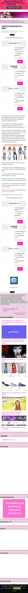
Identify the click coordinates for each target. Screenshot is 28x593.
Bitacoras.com (11, 439)
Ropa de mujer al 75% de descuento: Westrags (19, 313)
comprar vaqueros (11, 295)
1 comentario (6, 32)
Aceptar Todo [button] (17, 588)
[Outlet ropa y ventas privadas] (14, 13)
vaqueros (12, 300)
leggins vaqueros (5, 297)
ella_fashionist (6, 31)
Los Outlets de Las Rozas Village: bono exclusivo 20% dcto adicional (10, 309)
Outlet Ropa (15, 31)
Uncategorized (21, 31)
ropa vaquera (4, 300)
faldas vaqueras (20, 295)
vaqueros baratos (20, 300)
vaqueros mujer (4, 302)
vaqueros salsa (23, 302)
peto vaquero (19, 299)
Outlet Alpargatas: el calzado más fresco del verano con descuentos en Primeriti (13, 322)
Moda (13, 20)
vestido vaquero (5, 304)
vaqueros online (14, 302)
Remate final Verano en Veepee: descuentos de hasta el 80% (12, 413)
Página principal (5, 20)
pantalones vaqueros (16, 297)
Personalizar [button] (14, 591)
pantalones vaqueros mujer (7, 299)
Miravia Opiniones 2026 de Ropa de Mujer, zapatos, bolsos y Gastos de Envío (13, 341)
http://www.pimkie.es (17, 195)
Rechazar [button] (24, 588)
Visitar (20, 61)
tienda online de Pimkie (8, 191)
